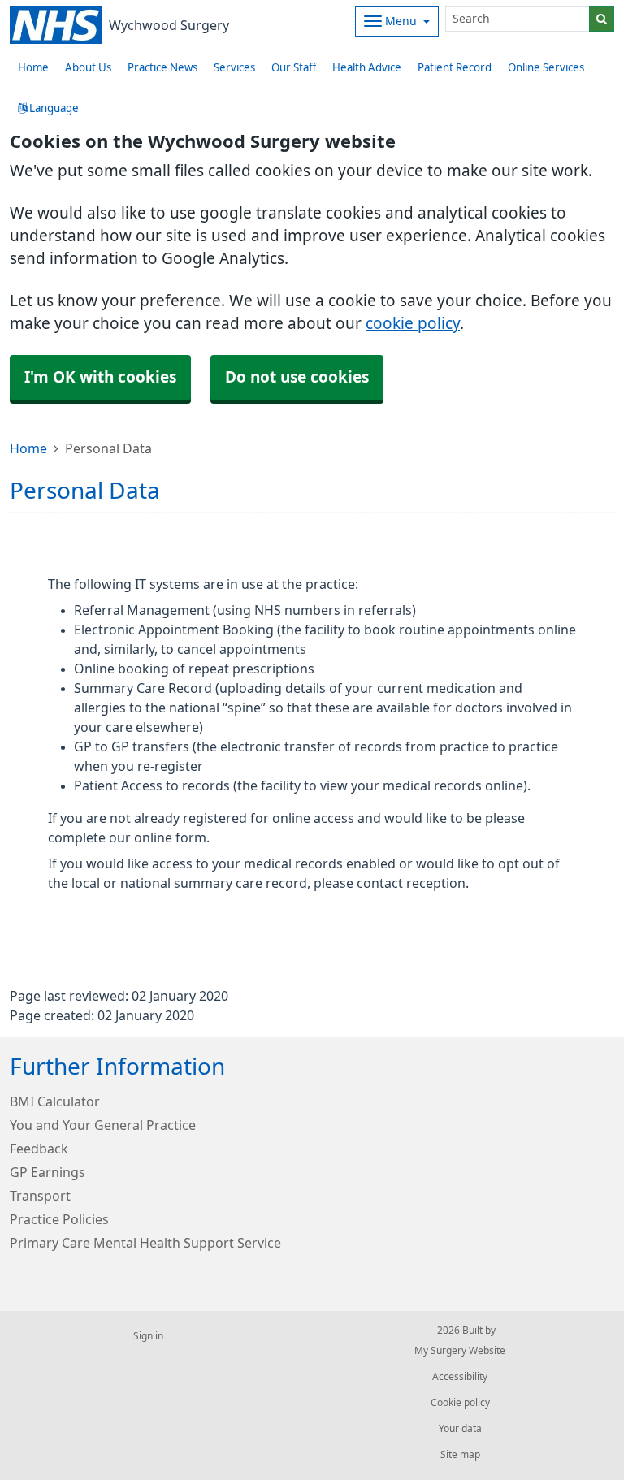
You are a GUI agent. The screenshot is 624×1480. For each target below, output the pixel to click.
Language (53, 108)
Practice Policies (59, 1219)
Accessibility (460, 1377)
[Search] (601, 19)
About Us (88, 68)
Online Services (546, 68)
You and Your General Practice (103, 1125)
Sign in (148, 1336)
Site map (460, 1455)
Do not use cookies (297, 377)
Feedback (39, 1148)
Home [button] (33, 68)
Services (234, 68)
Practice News (162, 68)
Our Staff (293, 68)
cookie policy (413, 323)
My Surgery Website (459, 1351)
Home (28, 448)
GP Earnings (47, 1172)
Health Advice (366, 68)
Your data (460, 1429)
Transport (40, 1195)
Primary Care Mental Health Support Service (145, 1242)
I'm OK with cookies (100, 377)
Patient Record (455, 68)
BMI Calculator (55, 1101)
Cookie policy (460, 1403)
